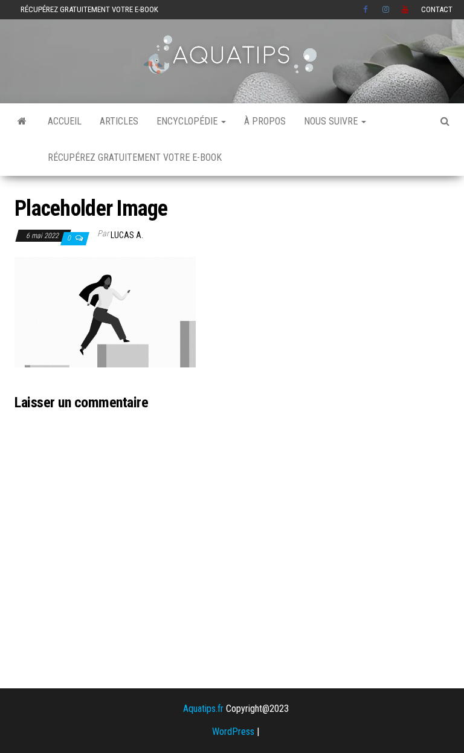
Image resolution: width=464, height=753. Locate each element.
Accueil (65, 121)
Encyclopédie (188, 121)
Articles (119, 121)
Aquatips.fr (203, 708)
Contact (437, 9)
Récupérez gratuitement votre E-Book (89, 9)
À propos (265, 121)
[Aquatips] (22, 121)
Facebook (366, 9)
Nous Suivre (332, 121)
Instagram (386, 9)
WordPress (233, 731)
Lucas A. (127, 235)
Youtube (405, 9)
